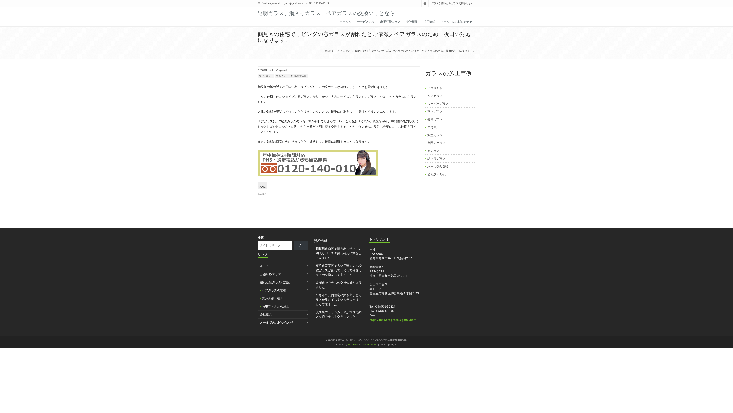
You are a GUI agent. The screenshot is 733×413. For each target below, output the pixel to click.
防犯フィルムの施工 (275, 306)
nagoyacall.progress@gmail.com (285, 3)
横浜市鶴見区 (300, 75)
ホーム (264, 266)
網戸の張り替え (438, 166)
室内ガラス (435, 111)
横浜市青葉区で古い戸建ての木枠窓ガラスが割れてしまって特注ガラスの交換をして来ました (339, 270)
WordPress (353, 344)
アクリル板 (435, 88)
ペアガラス (344, 50)
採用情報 (429, 22)
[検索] (301, 245)
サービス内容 (365, 22)
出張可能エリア (390, 22)
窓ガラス (283, 75)
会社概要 (412, 22)
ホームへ (345, 22)
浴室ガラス (435, 135)
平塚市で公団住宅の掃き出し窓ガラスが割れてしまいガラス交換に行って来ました (339, 299)
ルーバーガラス (438, 104)
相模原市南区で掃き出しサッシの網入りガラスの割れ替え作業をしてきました (339, 253)
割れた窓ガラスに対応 (275, 282)
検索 (261, 237)
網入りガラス (436, 158)
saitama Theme (369, 344)
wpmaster (283, 70)
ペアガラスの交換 (274, 290)
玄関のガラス (436, 143)
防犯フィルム (436, 174)
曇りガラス (435, 119)
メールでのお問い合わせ (456, 22)
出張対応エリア (270, 274)
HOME (329, 50)
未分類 (432, 127)
